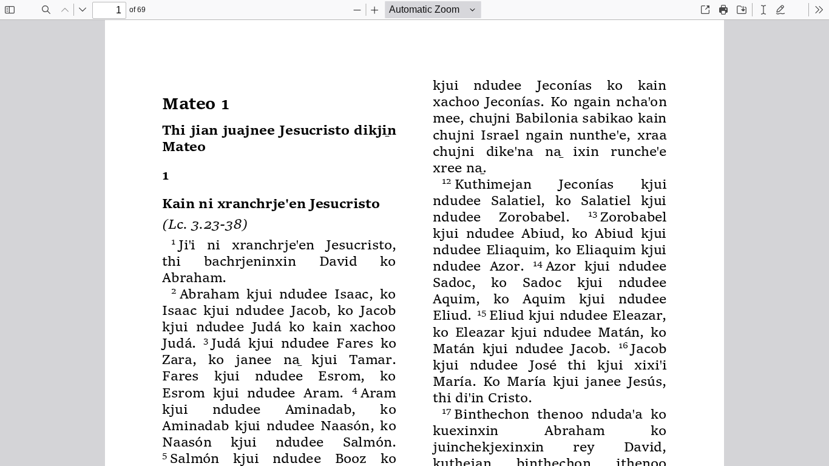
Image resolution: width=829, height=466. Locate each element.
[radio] (763, 9)
